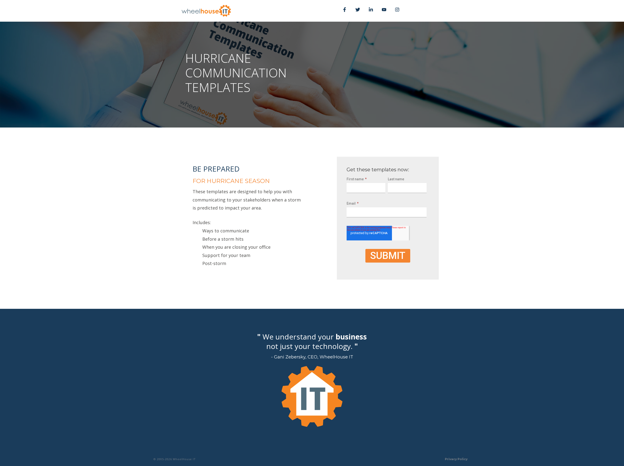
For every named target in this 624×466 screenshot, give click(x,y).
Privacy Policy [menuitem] (456, 459)
